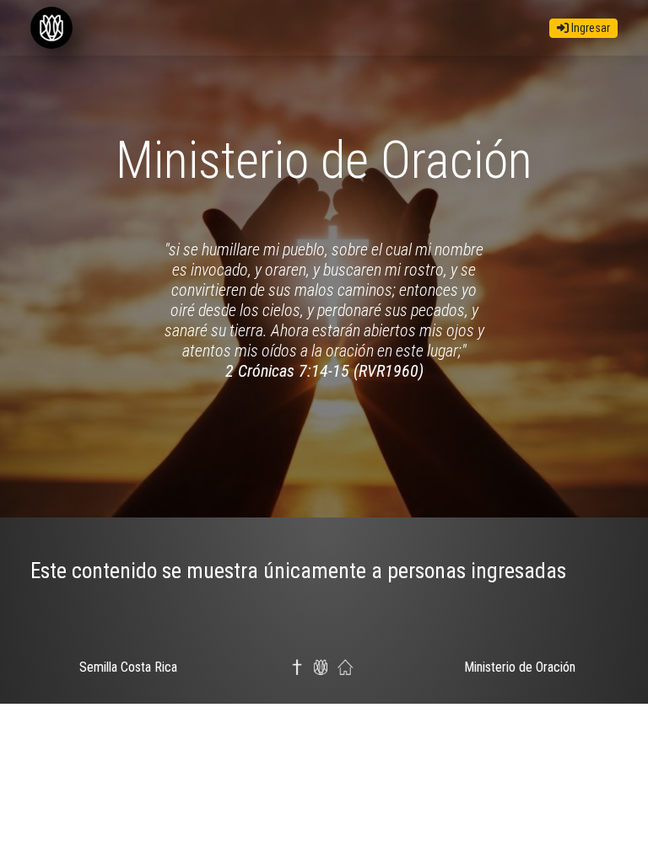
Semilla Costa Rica (128, 667)
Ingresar (589, 28)
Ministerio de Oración (519, 667)
